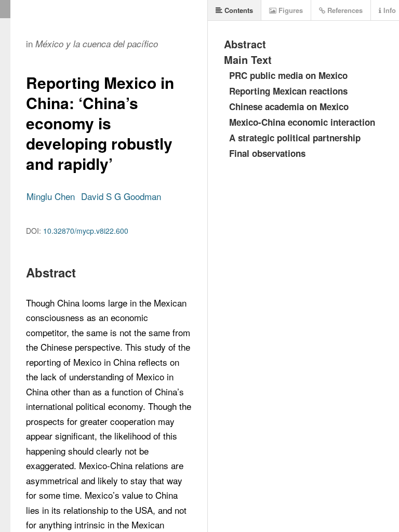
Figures (289, 10)
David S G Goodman (121, 196)
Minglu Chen (50, 196)
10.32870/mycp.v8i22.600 (85, 230)
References (344, 10)
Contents (237, 10)
